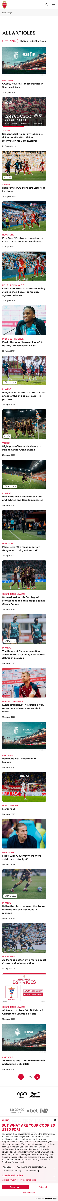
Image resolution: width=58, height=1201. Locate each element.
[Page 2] (37, 1077)
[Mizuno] (35, 1094)
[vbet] (32, 1110)
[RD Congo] (17, 1110)
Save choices (29, 1192)
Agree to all (15, 1187)
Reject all (43, 1187)
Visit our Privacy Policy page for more (19, 1180)
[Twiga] (44, 1110)
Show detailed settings (12, 1175)
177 (30, 1076)
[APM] (22, 1094)
